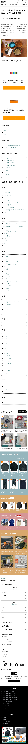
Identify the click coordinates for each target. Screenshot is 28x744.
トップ (2, 4)
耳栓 (4, 391)
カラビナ (5, 228)
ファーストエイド (7, 358)
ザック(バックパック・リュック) (11, 261)
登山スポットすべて (8, 644)
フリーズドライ (7, 362)
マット (5, 386)
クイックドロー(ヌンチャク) (10, 231)
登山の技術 (6, 170)
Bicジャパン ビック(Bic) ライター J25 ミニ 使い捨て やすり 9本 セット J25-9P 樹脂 (13, 81)
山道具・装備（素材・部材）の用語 (10, 699)
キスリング (6, 230)
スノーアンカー (7, 283)
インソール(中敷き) (8, 204)
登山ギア (12, 4)
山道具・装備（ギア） (8, 158)
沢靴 (4, 266)
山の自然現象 (6, 174)
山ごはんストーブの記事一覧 (10, 147)
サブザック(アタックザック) (10, 264)
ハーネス (5, 338)
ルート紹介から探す (8, 642)
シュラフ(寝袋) (7, 274)
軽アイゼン (6, 235)
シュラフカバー (7, 276)
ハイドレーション (7, 340)
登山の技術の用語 (6, 705)
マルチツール (6, 389)
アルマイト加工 (7, 200)
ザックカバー (6, 263)
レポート (23, 4)
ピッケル (5, 351)
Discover (18, 2)
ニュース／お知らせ (8, 629)
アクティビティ (7, 167)
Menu (26, 2)
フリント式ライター (8, 363)
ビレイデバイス (7, 355)
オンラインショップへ (13, 681)
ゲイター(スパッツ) (8, 237)
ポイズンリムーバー (8, 372)
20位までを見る (21, 411)
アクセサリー (17, 4)
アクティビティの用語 (7, 701)
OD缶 (5, 130)
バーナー (5, 336)
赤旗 (4, 197)
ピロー (5, 356)
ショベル (5, 278)
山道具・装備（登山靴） (9, 162)
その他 (5, 175)
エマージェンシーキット (9, 207)
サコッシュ (6, 259)
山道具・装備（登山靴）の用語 (9, 695)
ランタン (5, 402)
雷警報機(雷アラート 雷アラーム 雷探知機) (14, 226)
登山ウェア (7, 4)
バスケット (6, 341)
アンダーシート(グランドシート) (11, 202)
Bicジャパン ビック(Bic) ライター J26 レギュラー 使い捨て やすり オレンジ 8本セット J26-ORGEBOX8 (14, 110)
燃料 (4, 324)
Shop (22, 2)
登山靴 (5, 313)
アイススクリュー (7, 194)
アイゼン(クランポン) (8, 195)
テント (5, 306)
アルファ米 (6, 199)
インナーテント (7, 205)
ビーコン (5, 350)
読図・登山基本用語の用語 (8, 703)
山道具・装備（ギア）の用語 (8, 691)
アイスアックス (7, 192)
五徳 (4, 243)
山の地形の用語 (6, 707)
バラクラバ (6, 346)
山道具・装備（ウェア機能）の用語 (10, 697)
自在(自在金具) (7, 273)
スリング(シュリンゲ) (8, 288)
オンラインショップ (21, 458)
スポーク (5, 286)
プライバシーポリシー (7, 721)
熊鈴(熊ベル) (6, 233)
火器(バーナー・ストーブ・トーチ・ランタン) (14, 223)
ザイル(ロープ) (7, 256)
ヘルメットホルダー (8, 370)
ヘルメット (6, 368)
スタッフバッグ (7, 280)
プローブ (5, 365)
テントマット (6, 309)
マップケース (6, 388)
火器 (4, 132)
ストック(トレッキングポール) (10, 281)
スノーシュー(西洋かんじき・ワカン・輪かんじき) (14, 285)
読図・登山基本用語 (8, 169)
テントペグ (6, 307)
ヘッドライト (6, 367)
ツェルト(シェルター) (8, 302)
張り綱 (5, 348)
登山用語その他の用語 (7, 710)
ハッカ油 (5, 343)
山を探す (5, 636)
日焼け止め (6, 353)
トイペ (5, 311)
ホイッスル (6, 373)
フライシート (6, 360)
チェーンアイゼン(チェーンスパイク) (11, 301)
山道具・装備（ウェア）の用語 (9, 693)
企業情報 (4, 717)
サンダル (5, 271)
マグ (4, 384)
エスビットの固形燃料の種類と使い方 (12, 145)
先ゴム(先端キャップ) (8, 258)
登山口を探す (6, 639)
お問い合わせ (5, 723)
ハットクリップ (7, 345)
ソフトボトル (6, 290)
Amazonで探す (14, 87)
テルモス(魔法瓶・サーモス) (10, 304)
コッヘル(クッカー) (8, 242)
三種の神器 (6, 269)
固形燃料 (5, 134)
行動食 (5, 238)
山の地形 (5, 172)
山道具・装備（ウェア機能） (10, 164)
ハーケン (5, 335)
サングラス (6, 268)
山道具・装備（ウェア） (9, 160)
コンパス (5, 245)
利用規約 (4, 719)
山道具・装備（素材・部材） (10, 165)
